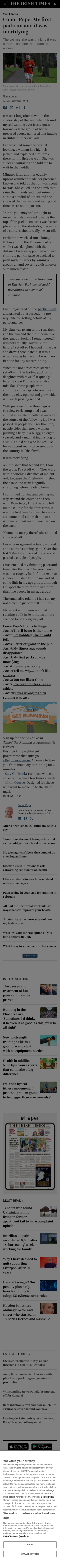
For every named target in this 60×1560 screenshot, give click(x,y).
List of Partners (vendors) (16, 1536)
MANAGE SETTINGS (30, 1554)
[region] (30, 1505)
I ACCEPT (30, 1544)
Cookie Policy (47, 1497)
